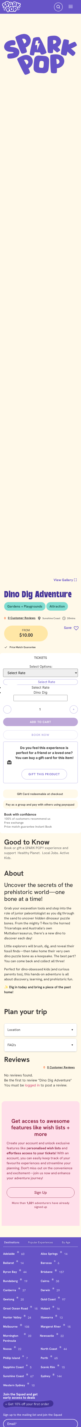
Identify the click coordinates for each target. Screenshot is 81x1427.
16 (58, 1308)
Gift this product (44, 774)
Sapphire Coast (13, 1367)
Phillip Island (11, 1358)
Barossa (46, 1263)
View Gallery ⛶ (65, 580)
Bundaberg (10, 1281)
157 (61, 1272)
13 (61, 1317)
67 (32, 1376)
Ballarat (8, 1263)
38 (57, 1281)
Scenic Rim (48, 1367)
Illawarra (47, 1317)
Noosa (7, 1349)
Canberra (9, 1290)
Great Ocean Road (15, 1308)
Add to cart (40, 722)
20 (22, 1299)
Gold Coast (48, 1299)
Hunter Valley (12, 1317)
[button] (70, 7)
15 (36, 1308)
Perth (44, 1358)
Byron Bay (10, 1272)
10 (33, 1385)
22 (62, 1336)
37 (24, 1290)
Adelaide (9, 1254)
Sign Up (40, 1192)
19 (25, 1281)
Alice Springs (49, 1254)
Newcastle (47, 1336)
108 (26, 1327)
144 (59, 1376)
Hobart (45, 1308)
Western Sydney (14, 1385)
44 (25, 1272)
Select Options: (40, 666)
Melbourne (10, 1326)
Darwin (45, 1290)
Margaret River (51, 1326)
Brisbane (47, 1272)
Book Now (40, 735)
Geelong (8, 1299)
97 (63, 1299)
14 (66, 1254)
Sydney (45, 1376)
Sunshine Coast (13, 1376)
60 (23, 1254)
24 (29, 1317)
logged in (32, 1085)
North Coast (49, 1349)
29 (58, 1290)
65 (56, 1358)
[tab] (15, 1242)
